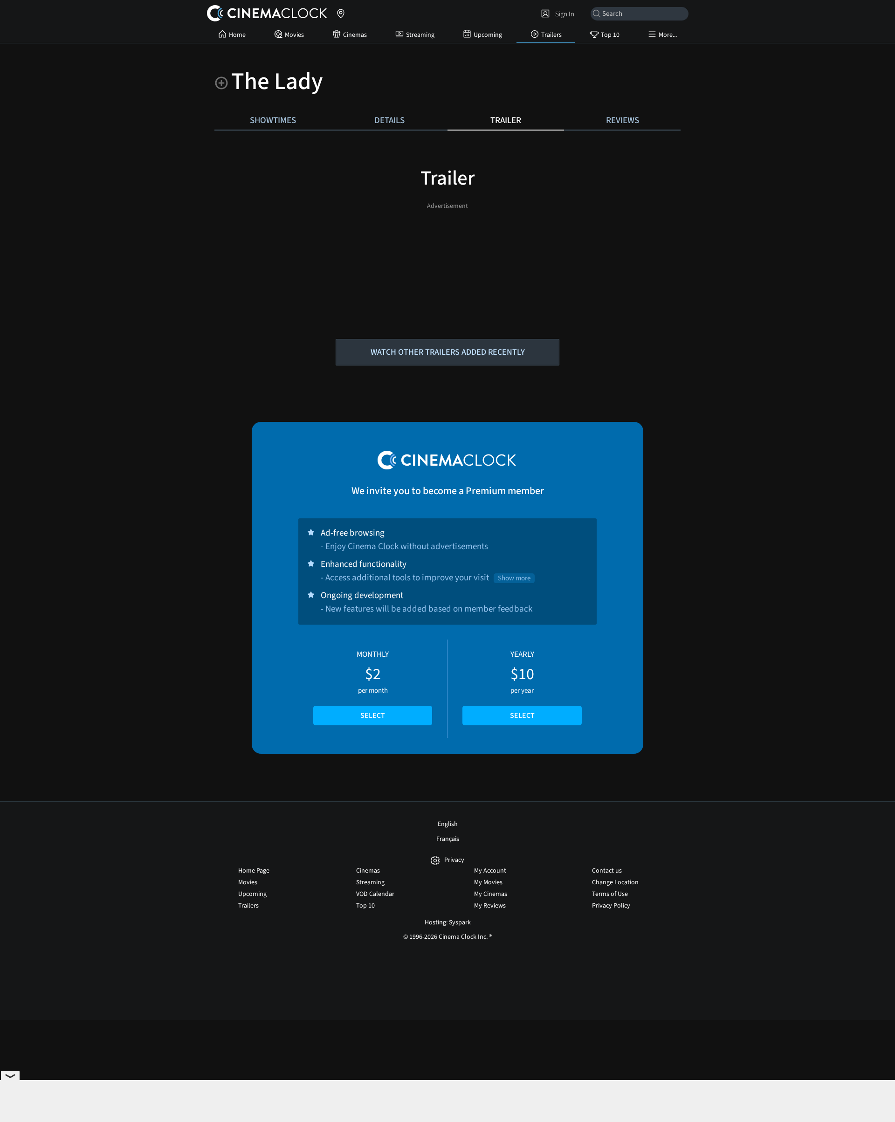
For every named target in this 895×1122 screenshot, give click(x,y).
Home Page (253, 870)
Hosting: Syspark (448, 922)
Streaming (420, 35)
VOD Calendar (375, 894)
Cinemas (355, 35)
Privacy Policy (611, 905)
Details (389, 120)
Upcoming (488, 35)
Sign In (563, 14)
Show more (514, 578)
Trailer (505, 120)
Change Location (615, 882)
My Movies (488, 882)
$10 (522, 685)
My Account (490, 870)
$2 (373, 685)
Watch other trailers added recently (448, 352)
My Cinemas (490, 894)
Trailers (551, 35)
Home (237, 35)
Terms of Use (610, 894)
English (448, 824)
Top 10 (610, 35)
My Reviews (490, 905)
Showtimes (273, 120)
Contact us (607, 870)
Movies (294, 35)
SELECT (372, 715)
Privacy (454, 860)
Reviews (622, 120)
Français (447, 839)
